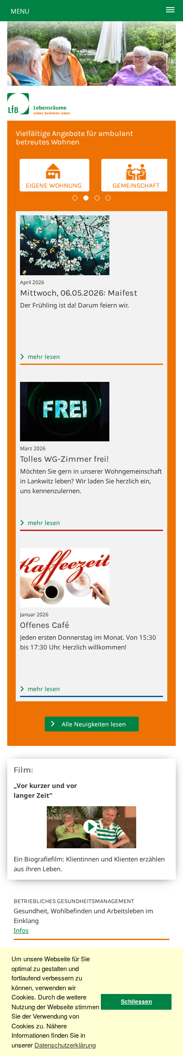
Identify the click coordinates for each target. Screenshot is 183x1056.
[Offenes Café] (66, 607)
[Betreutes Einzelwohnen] (51, 175)
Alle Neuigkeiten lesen (94, 724)
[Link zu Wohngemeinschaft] (132, 175)
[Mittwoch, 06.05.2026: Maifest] (66, 275)
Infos (21, 930)
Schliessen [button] (136, 1001)
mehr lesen (44, 357)
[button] (74, 198)
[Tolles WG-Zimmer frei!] (66, 441)
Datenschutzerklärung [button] (65, 1044)
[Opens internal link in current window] (91, 845)
